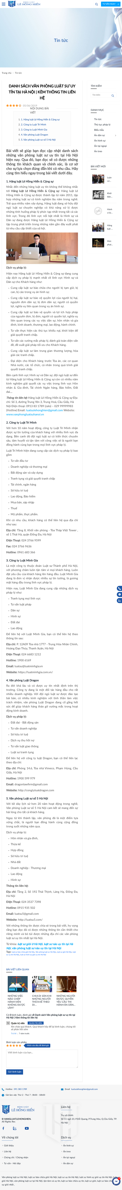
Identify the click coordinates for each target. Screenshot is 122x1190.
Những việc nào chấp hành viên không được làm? (16, 1002)
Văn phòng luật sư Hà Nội (46, 952)
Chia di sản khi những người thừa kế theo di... (41, 1000)
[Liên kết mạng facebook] (119, 594)
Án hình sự (68, 1146)
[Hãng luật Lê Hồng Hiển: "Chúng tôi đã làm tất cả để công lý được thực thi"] (98, 231)
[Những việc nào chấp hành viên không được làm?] (18, 984)
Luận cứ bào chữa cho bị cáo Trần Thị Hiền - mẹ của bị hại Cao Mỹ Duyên (110, 180)
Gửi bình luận (14, 1072)
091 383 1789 (20, 1089)
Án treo (67, 1151)
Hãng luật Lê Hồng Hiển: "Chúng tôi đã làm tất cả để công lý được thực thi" (110, 227)
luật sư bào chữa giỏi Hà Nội (23, 952)
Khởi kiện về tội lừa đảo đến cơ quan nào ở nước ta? (109, 195)
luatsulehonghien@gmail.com (84, 1089)
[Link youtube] (27, 1128)
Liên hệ (66, 1107)
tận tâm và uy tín (52, 1181)
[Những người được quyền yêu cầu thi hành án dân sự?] (66, 984)
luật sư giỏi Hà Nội (64, 952)
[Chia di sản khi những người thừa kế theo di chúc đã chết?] (42, 984)
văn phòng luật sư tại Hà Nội (28, 1181)
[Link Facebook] (3, 1129)
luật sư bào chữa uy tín (72, 1181)
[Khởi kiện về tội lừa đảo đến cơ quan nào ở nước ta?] (98, 198)
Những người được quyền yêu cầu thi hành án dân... (66, 1000)
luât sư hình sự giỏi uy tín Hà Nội (33, 955)
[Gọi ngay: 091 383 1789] (119, 588)
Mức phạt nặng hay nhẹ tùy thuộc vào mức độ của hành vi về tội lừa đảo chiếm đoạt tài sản (110, 243)
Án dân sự (68, 1163)
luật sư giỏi (90, 1181)
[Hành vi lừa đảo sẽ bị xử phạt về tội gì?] (98, 215)
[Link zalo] (15, 1128)
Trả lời (13, 1034)
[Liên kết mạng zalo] (119, 600)
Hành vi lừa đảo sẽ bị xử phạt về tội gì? (110, 211)
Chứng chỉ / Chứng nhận (16, 1157)
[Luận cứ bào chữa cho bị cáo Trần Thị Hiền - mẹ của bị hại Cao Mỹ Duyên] (98, 183)
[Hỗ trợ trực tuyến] (116, 1181)
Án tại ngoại (69, 1157)
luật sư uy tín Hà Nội (68, 1177)
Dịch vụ (66, 1137)
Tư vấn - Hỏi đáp (12, 1163)
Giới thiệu (9, 1146)
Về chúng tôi (10, 1137)
